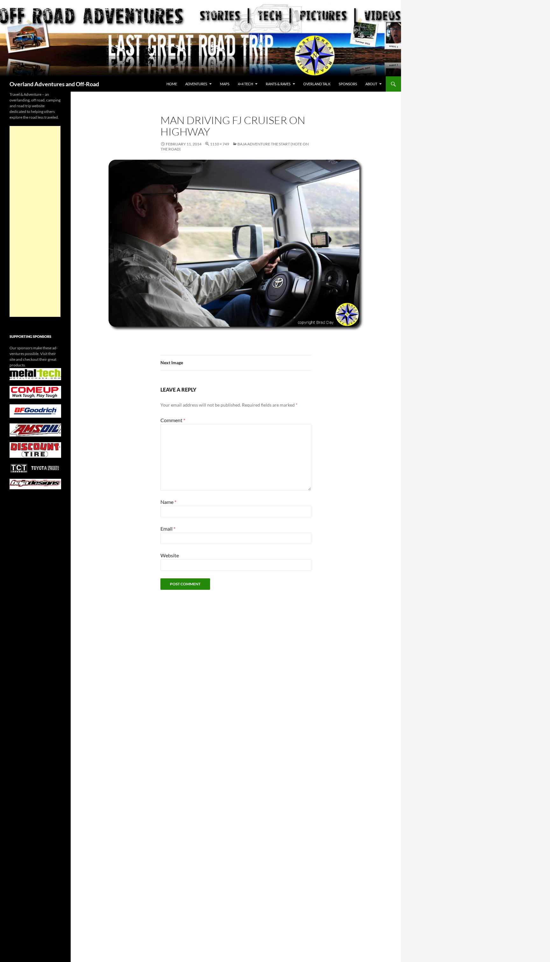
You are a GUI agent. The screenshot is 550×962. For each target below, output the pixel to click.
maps (224, 84)
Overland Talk (316, 84)
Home (171, 84)
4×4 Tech (245, 84)
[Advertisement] (35, 221)
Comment (172, 420)
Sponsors (348, 84)
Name (168, 502)
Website (169, 555)
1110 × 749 (219, 144)
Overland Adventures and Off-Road (54, 83)
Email (167, 529)
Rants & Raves (278, 84)
